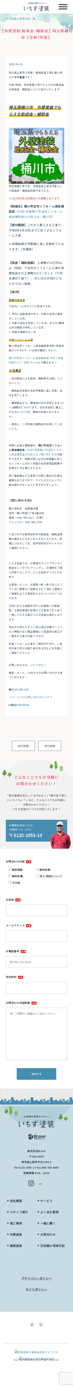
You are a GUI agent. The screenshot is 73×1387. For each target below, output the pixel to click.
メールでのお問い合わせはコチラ (32, 697)
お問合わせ (48, 1234)
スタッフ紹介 (19, 1212)
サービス (46, 1201)
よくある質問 (49, 1212)
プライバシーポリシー (36, 1278)
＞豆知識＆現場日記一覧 (20, 18)
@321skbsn (21, 705)
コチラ (34, 665)
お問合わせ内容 (15, 861)
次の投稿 (49, 746)
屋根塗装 (16, 1246)
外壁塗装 (16, 1234)
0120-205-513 (20, 689)
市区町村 (11, 977)
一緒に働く (48, 1223)
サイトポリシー (36, 1289)
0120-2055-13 (27, 1167)
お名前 (10, 899)
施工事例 (16, 1223)
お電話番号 (12, 951)
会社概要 (16, 1201)
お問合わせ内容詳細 (18, 1003)
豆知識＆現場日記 (52, 1246)
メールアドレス (15, 925)
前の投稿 (23, 746)
